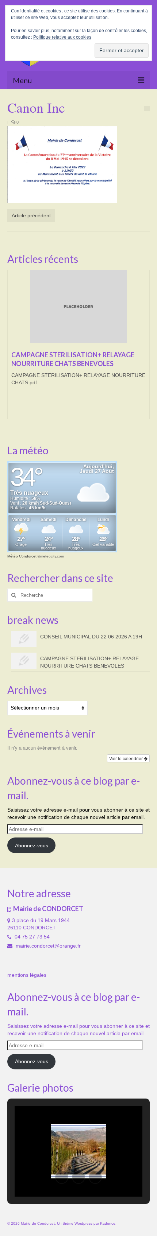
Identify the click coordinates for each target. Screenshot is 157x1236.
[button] (61, 1177)
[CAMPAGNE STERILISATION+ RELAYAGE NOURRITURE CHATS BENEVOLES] (78, 306)
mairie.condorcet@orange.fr (47, 946)
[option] (78, 348)
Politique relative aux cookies (62, 37)
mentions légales (26, 975)
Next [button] (143, 348)
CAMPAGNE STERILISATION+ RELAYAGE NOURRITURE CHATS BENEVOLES (89, 662)
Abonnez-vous (31, 845)
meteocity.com (52, 556)
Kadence (107, 1223)
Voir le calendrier (126, 758)
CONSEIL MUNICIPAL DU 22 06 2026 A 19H (91, 637)
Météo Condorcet (22, 556)
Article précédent (31, 215)
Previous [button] (13, 348)
